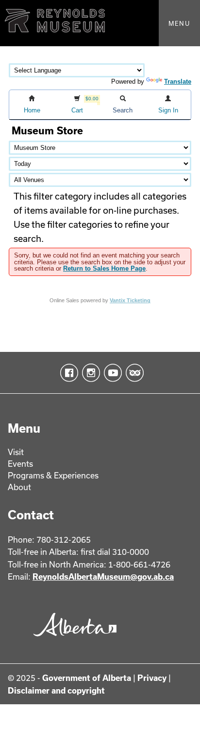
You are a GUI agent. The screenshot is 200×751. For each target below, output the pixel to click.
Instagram (89, 373)
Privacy (152, 677)
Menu (179, 23)
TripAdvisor (133, 373)
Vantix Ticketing (130, 300)
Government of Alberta (86, 677)
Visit (16, 452)
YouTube (111, 373)
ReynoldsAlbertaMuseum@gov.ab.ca (103, 576)
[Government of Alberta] (72, 639)
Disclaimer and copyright (56, 690)
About (19, 487)
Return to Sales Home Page (104, 268)
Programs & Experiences (53, 475)
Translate (177, 81)
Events (20, 463)
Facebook (67, 373)
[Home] (100, 23)
